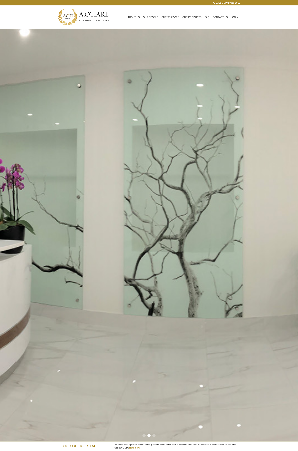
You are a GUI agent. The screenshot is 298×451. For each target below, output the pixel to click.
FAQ (207, 17)
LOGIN (234, 17)
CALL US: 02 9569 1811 (227, 2)
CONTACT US (220, 17)
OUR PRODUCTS (191, 17)
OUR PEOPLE (150, 17)
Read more (134, 448)
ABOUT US (134, 17)
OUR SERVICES (170, 17)
